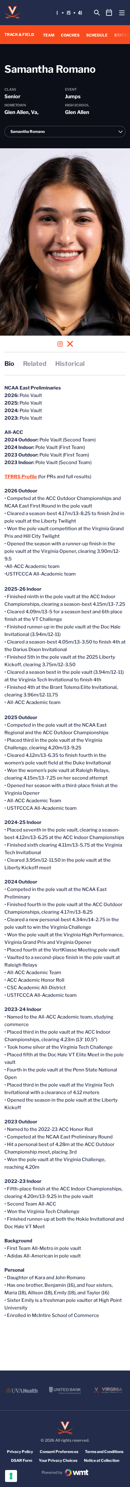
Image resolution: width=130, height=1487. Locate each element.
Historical (70, 363)
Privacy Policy (20, 1451)
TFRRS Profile (20, 477)
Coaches (70, 35)
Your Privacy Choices (58, 1460)
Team (48, 35)
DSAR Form (21, 1460)
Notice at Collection (101, 1460)
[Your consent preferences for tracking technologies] (11, 1476)
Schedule (97, 35)
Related (34, 363)
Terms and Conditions (104, 1451)
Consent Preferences (59, 1451)
